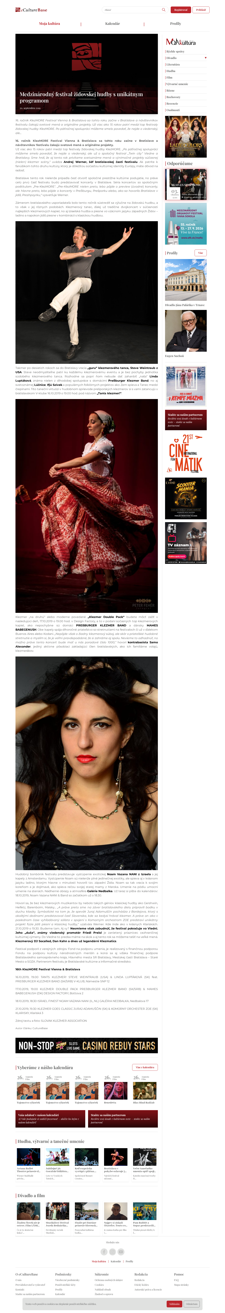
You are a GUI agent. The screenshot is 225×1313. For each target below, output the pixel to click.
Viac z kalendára (145, 1067)
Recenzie (171, 103)
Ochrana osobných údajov (109, 1280)
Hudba (170, 71)
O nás (18, 1280)
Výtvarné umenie (176, 84)
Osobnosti (172, 110)
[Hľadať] (164, 10)
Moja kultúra (49, 23)
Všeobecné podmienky (67, 1280)
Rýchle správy (174, 51)
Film (168, 77)
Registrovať (180, 9)
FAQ (176, 1280)
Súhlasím (174, 1304)
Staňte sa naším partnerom (30, 1294)
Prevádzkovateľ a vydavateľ (30, 1284)
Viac (200, 252)
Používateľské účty (65, 1284)
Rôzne (170, 90)
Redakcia (139, 1280)
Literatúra (172, 64)
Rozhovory (172, 97)
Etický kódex (141, 1284)
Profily (175, 23)
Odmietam (191, 1304)
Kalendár (112, 23)
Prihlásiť (201, 9)
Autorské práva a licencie (148, 1289)
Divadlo (170, 58)
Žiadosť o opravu (104, 1294)
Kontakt (19, 1289)
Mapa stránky (181, 1284)
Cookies (99, 1284)
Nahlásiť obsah (103, 1289)
